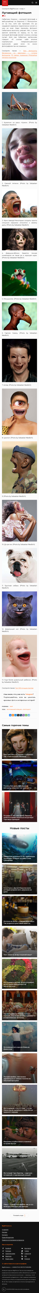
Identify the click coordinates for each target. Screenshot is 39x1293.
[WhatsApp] (26, 715)
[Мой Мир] (15, 715)
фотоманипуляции (14, 709)
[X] (18, 715)
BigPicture (14, 9)
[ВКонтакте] (10, 715)
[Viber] (23, 715)
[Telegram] (29, 715)
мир (22, 9)
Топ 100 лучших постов (24, 688)
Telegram (29, 694)
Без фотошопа (30, 51)
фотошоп (27, 709)
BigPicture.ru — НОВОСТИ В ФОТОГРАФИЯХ (16, 1267)
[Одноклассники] (13, 715)
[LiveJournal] (21, 715)
